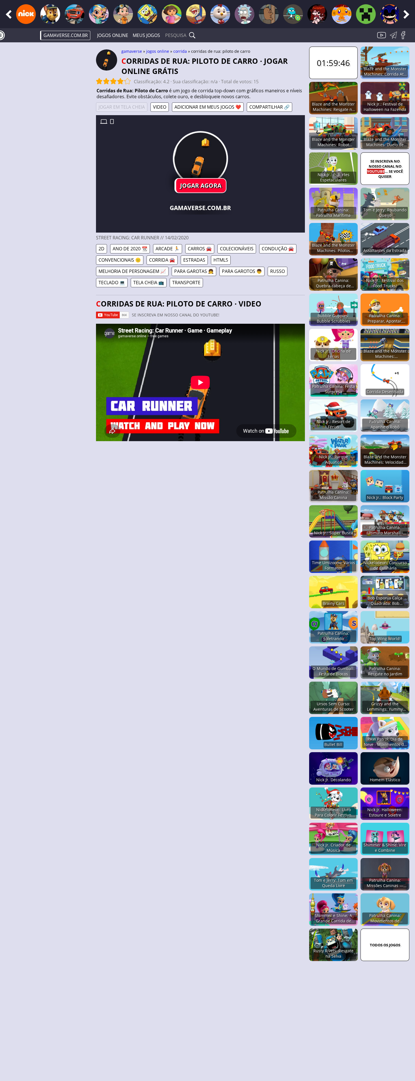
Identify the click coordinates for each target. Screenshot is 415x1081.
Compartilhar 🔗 (269, 107)
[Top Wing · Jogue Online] (220, 14)
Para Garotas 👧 (194, 271)
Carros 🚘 (200, 249)
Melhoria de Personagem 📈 (132, 271)
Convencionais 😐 (120, 260)
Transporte (186, 282)
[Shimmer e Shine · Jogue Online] (99, 14)
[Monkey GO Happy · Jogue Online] (341, 14)
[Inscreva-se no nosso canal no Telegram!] (394, 38)
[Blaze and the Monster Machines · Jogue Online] (74, 14)
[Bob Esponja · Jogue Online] (147, 14)
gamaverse (131, 51)
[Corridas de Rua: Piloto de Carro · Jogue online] (200, 158)
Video (159, 107)
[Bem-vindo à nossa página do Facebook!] (405, 38)
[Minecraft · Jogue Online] (366, 14)
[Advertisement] (48, 134)
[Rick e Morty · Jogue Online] (244, 14)
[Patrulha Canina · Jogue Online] (50, 14)
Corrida (180, 51)
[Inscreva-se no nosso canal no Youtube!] (382, 38)
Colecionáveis (237, 249)
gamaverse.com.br (65, 35)
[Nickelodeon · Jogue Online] (26, 14)
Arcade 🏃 (168, 249)
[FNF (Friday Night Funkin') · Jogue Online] (317, 14)
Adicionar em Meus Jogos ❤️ (207, 107)
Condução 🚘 (278, 249)
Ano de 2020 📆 (130, 249)
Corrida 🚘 (162, 260)
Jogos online (112, 35)
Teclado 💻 (112, 282)
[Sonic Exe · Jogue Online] (390, 14)
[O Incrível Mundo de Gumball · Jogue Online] (293, 14)
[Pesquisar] (192, 35)
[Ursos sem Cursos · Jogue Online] (269, 14)
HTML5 (220, 260)
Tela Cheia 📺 (148, 282)
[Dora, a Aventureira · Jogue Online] (172, 14)
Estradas (194, 260)
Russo (277, 271)
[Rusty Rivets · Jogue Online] (123, 14)
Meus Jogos (146, 35)
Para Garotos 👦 (242, 271)
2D (101, 249)
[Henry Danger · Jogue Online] (196, 14)
